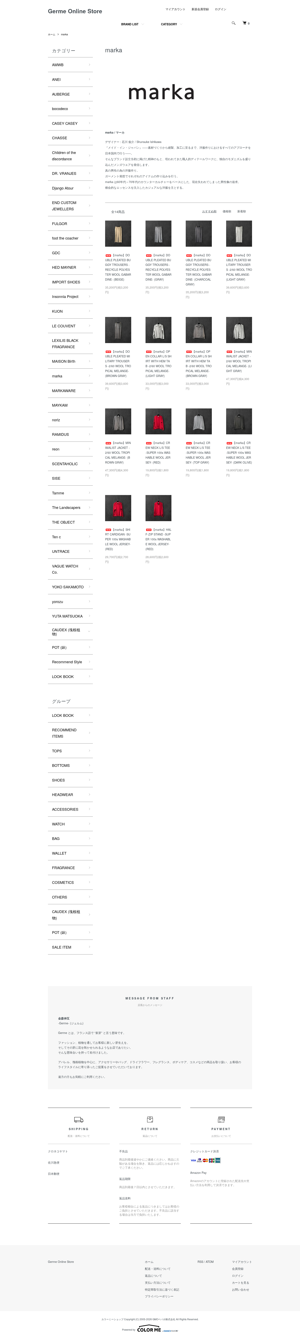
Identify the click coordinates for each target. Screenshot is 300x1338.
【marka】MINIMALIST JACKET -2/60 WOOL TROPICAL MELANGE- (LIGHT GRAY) (239, 361)
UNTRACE (61, 551)
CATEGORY (169, 24)
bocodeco (60, 108)
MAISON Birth (63, 361)
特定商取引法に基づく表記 (162, 1289)
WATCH (58, 823)
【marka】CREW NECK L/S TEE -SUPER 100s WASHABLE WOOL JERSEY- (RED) (158, 452)
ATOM (210, 1262)
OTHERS (59, 897)
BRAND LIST (130, 24)
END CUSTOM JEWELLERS (64, 205)
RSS (200, 1262)
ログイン (220, 9)
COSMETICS (63, 882)
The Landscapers (66, 507)
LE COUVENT (64, 325)
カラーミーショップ (112, 1319)
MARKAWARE (64, 390)
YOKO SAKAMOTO (68, 586)
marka (64, 34)
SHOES (58, 780)
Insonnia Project (65, 296)
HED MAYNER (64, 267)
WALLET (59, 853)
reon (55, 449)
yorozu (57, 601)
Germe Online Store (75, 11)
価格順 (227, 211)
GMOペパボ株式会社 (163, 1319)
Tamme (58, 492)
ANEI (56, 79)
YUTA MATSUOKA (67, 616)
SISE (56, 478)
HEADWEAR (62, 794)
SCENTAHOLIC (65, 463)
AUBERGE (61, 94)
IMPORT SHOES (66, 281)
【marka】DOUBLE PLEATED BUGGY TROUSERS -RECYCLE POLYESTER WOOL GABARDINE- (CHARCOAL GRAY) (199, 269)
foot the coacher (65, 238)
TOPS (57, 750)
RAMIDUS (60, 434)
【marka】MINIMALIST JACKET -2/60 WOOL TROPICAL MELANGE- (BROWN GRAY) (118, 452)
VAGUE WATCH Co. (65, 569)
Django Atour (62, 188)
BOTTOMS (61, 765)
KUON (57, 311)
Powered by (128, 1329)
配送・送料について (158, 1269)
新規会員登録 (200, 9)
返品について (153, 1275)
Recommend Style (67, 661)
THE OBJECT (63, 522)
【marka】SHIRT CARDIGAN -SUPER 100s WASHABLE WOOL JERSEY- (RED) (118, 539)
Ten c (56, 536)
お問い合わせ (240, 1289)
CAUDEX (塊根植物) (66, 631)
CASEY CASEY (65, 123)
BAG (56, 838)
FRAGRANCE (63, 867)
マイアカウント (176, 9)
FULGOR (59, 223)
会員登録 (237, 1269)
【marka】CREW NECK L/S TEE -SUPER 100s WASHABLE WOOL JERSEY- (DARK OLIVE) (239, 452)
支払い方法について (158, 1282)
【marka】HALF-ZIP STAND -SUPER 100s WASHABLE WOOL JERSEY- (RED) (158, 539)
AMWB (57, 64)
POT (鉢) (59, 647)
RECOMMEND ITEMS (64, 733)
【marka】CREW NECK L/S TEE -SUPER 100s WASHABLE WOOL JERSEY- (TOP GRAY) (198, 452)
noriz (56, 419)
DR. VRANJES (64, 173)
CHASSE (59, 137)
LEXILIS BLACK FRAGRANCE (65, 343)
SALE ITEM (61, 947)
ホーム (51, 34)
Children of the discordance (64, 155)
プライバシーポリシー (159, 1296)
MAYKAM (60, 405)
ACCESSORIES (65, 809)
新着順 (241, 211)
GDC (56, 252)
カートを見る (240, 1282)
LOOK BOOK (63, 676)
